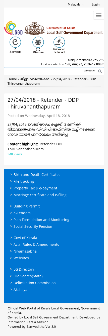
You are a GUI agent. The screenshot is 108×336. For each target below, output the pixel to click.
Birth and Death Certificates (37, 175)
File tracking (24, 182)
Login (95, 5)
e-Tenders (22, 213)
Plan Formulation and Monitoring (41, 220)
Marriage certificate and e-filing (40, 195)
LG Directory (24, 270)
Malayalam (75, 5)
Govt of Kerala (25, 238)
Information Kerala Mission (28, 322)
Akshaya (20, 290)
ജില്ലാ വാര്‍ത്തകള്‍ (34, 79)
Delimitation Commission (35, 283)
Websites (21, 258)
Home (12, 79)
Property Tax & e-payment (35, 188)
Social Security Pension (33, 227)
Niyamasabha (25, 252)
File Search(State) (28, 276)
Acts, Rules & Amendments (36, 245)
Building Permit (27, 206)
